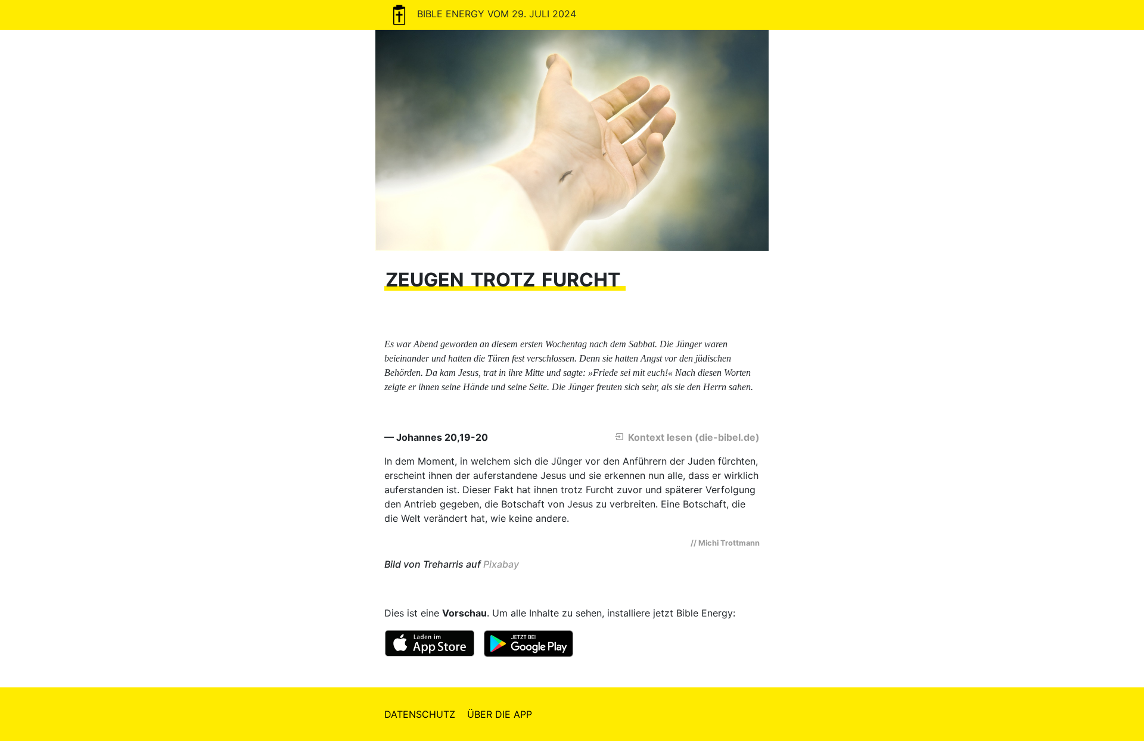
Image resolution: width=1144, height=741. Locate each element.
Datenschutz (419, 714)
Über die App (499, 714)
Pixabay (501, 564)
